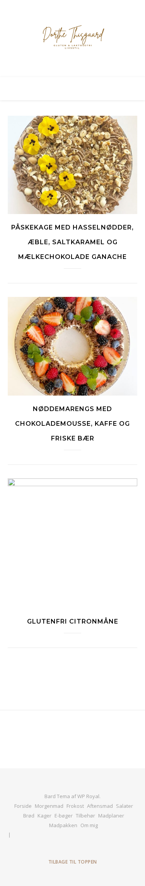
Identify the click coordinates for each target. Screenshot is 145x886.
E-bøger (64, 815)
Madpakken (63, 825)
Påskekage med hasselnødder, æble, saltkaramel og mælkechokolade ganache (72, 242)
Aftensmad (100, 805)
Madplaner (111, 815)
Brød (28, 815)
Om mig (89, 825)
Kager (44, 815)
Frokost (75, 805)
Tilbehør (85, 815)
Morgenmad (49, 805)
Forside (23, 805)
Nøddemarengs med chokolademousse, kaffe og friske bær (72, 423)
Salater (124, 805)
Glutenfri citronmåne (72, 621)
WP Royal (88, 796)
